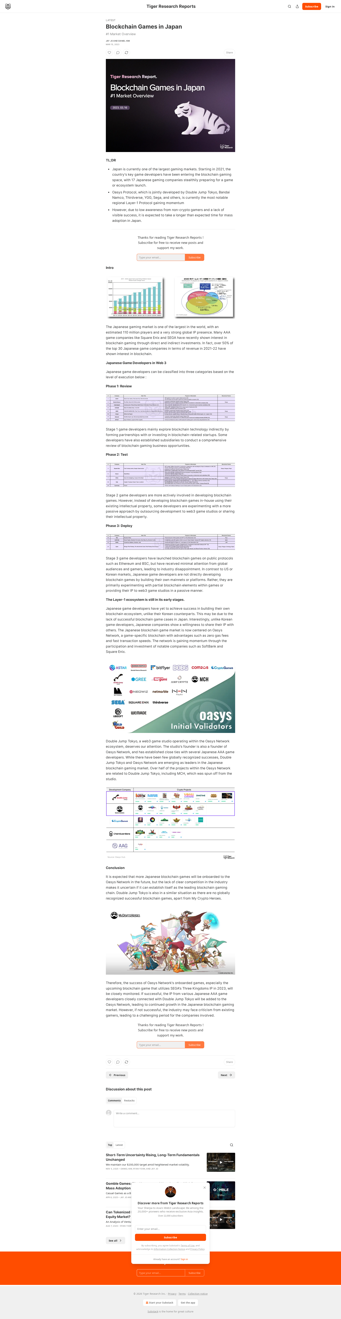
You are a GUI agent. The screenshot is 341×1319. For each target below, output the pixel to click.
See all (113, 1240)
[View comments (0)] (117, 52)
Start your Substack (161, 1302)
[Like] (109, 52)
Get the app (188, 1302)
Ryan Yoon (139, 1169)
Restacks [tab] (129, 1100)
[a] (220, 1162)
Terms (182, 1293)
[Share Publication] (297, 6)
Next (224, 1075)
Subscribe (311, 6)
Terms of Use (187, 1245)
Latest (110, 20)
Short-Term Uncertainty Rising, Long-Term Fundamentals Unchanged (153, 1157)
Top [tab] (110, 1145)
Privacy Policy (197, 1249)
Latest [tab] (119, 1145)
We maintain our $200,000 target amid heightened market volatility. (148, 1164)
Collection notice (198, 1293)
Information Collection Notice (169, 1249)
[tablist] (121, 1100)
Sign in (330, 6)
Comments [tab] (114, 1100)
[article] (170, 1164)
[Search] (289, 6)
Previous (119, 1075)
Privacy (172, 1293)
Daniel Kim (124, 41)
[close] (204, 1187)
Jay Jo (109, 41)
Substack (153, 1311)
